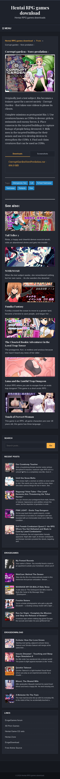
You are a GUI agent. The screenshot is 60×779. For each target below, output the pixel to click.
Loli (31, 183)
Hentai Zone (10, 737)
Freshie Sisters (23, 600)
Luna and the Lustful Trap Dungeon (25, 381)
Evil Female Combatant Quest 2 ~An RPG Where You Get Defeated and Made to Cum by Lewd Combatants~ (35, 529)
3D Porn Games (12, 726)
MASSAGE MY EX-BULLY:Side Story (33, 587)
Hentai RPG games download (19, 41)
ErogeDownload (12, 742)
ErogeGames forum (13, 720)
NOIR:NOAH (12, 270)
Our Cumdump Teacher (27, 464)
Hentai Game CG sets (14, 731)
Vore (31, 188)
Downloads (17, 154)
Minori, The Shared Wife (27, 681)
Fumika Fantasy (14, 306)
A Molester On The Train (27, 695)
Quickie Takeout (23, 667)
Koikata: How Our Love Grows (30, 640)
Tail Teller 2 (12, 235)
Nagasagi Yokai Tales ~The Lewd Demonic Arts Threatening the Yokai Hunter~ (33, 494)
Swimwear (10, 188)
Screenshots (42, 154)
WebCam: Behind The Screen (30, 574)
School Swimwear (44, 183)
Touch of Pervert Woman (19, 416)
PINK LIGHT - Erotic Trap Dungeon (32, 510)
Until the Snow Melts (25, 478)
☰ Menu (6, 28)
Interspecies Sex (20, 183)
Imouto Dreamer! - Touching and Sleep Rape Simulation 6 (34, 655)
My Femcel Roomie (25, 560)
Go (50, 445)
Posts (38, 41)
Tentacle (22, 188)
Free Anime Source (13, 748)
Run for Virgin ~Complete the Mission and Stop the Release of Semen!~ (33, 614)
